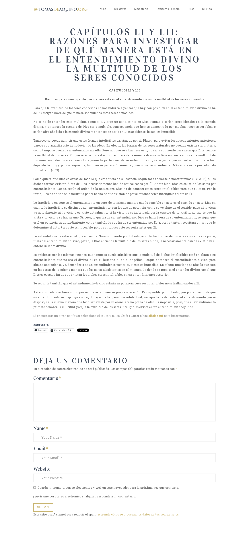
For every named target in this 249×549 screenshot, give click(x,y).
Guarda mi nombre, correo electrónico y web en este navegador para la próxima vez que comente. (108, 487)
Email (40, 449)
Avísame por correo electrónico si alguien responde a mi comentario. (86, 496)
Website (41, 469)
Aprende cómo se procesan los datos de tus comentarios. (138, 514)
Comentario (47, 378)
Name (40, 428)
